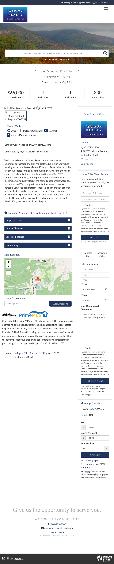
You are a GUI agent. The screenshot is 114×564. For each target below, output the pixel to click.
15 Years (88, 414)
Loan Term (86, 409)
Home (7, 353)
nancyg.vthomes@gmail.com (76, 2)
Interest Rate (88, 443)
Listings (17, 353)
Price (83, 422)
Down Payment (89, 432)
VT (25, 353)
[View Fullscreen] (8, 273)
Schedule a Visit (102, 254)
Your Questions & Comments (90, 308)
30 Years (99, 409)
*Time (84, 295)
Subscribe (95, 237)
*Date (84, 284)
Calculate (95, 454)
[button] (105, 53)
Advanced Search (56, 59)
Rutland (34, 353)
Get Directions (60, 303)
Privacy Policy (103, 231)
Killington (46, 353)
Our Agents (87, 163)
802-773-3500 (101, 2)
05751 (57, 353)
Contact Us (87, 159)
